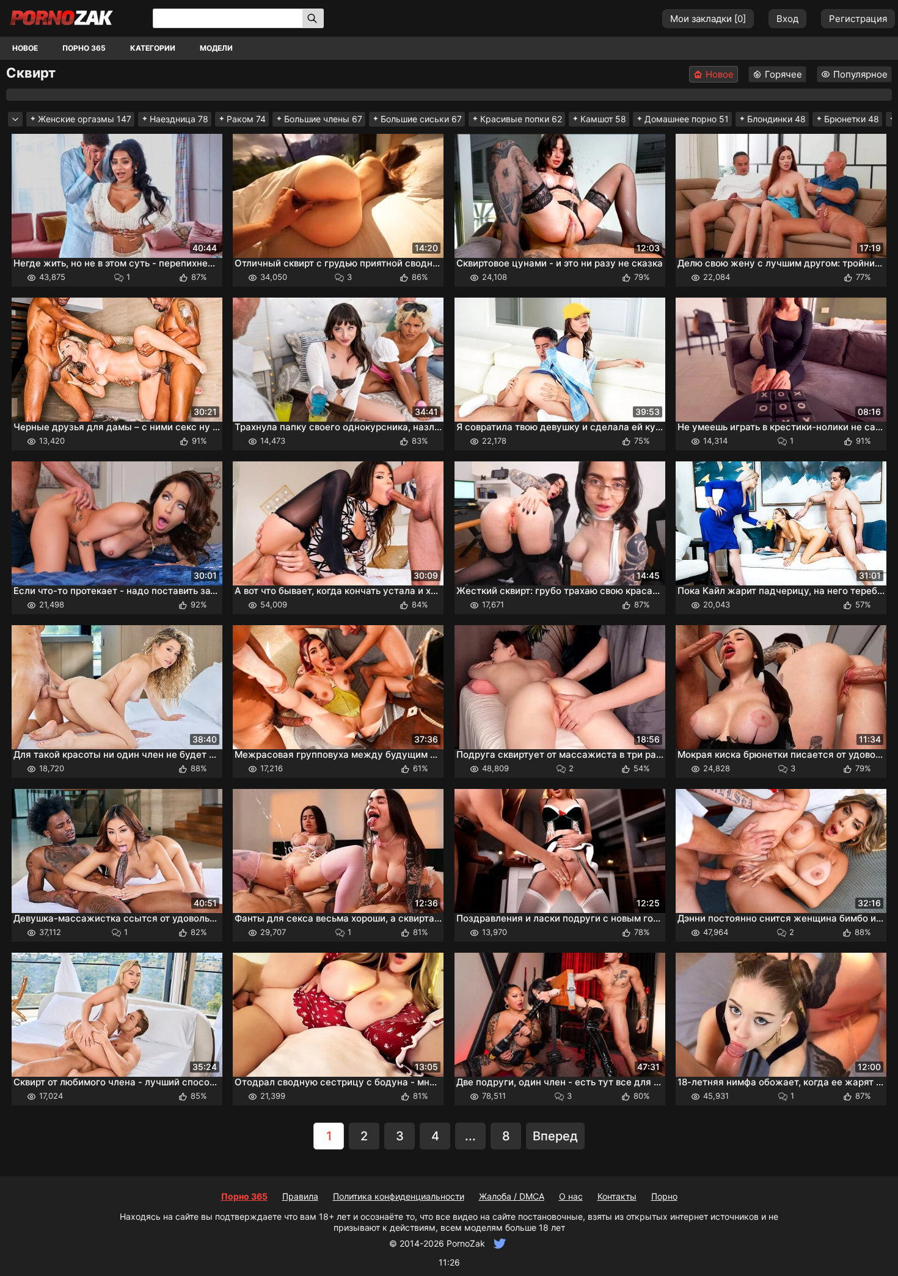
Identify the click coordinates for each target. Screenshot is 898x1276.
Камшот (603, 119)
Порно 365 (84, 48)
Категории (152, 48)
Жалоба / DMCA (511, 1196)
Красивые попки (521, 119)
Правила (300, 1196)
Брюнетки (851, 119)
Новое (25, 48)
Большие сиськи (421, 119)
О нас (571, 1196)
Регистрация (858, 18)
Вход (787, 18)
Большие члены (323, 119)
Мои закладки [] (708, 18)
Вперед (555, 1136)
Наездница (179, 119)
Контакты (617, 1196)
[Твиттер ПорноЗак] (498, 1243)
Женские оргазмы (84, 119)
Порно (664, 1196)
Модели (216, 48)
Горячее (783, 74)
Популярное (860, 74)
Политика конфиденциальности (398, 1196)
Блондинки (776, 119)
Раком (246, 119)
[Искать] (313, 18)
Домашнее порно (686, 119)
